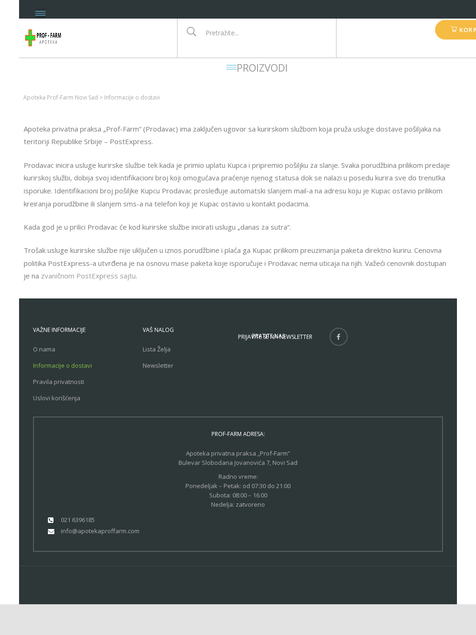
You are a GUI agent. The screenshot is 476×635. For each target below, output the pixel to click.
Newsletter (158, 365)
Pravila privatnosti (58, 381)
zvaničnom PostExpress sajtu (88, 275)
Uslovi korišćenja (56, 398)
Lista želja (157, 349)
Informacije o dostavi (62, 365)
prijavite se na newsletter (275, 337)
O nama (44, 349)
